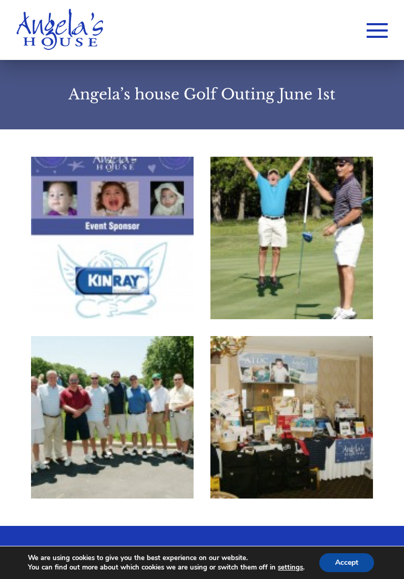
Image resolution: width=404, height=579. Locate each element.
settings (290, 567)
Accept (346, 562)
